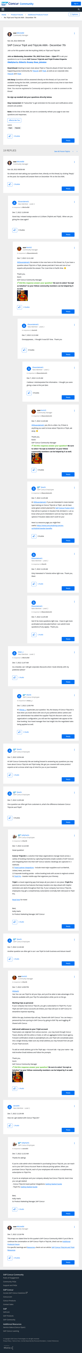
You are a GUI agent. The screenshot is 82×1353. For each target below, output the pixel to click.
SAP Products (8, 1316)
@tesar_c (22, 710)
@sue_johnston (40, 62)
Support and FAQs (10, 1285)
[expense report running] (77, 151)
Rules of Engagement (11, 1278)
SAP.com (6, 1312)
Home (4, 15)
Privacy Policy (7, 1341)
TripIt (44, 71)
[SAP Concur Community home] (10, 3)
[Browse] (4, 9)
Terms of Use (16, 1341)
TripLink (36, 71)
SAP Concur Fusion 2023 (65, 508)
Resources (31, 1247)
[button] (74, 33)
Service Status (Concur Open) (14, 1327)
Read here (16, 900)
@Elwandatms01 (23, 262)
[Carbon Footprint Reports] (73, 151)
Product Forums (17, 15)
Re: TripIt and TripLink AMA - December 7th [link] (20, 17)
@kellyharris (12, 62)
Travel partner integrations (24, 868)
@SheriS (22, 62)
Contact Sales (8, 1304)
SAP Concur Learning (11, 1331)
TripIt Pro (17, 876)
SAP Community (9, 1320)
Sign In (76, 3)
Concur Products (9, 1301)
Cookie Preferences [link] (53, 1341)
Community (27, 3)
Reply (68, 140)
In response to (20, 207)
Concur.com (7, 1297)
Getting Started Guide (53, 1184)
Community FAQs (9, 1282)
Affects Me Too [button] (14, 120)
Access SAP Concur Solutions (14, 1293)
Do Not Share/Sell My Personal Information (33, 1341)
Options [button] (75, 14)
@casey (30, 62)
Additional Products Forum (38, 15)
